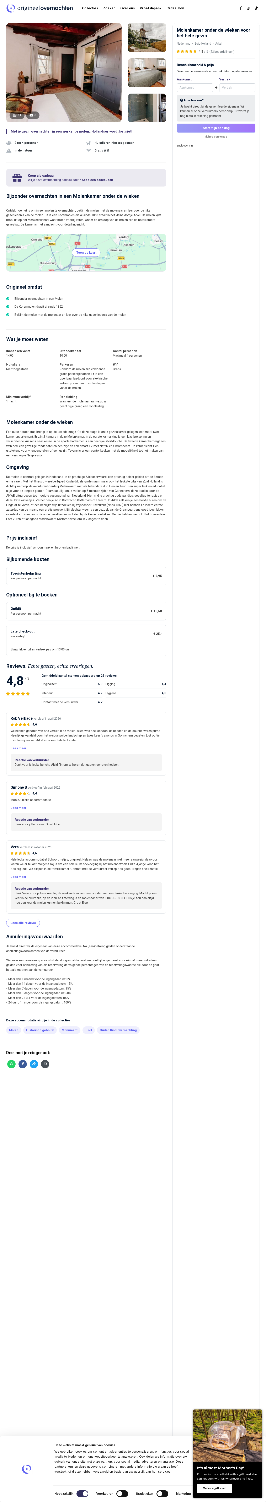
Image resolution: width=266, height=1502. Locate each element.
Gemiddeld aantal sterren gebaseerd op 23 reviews (79, 676)
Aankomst (184, 79)
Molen (13, 1030)
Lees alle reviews (23, 923)
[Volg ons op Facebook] (241, 8)
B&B (88, 1030)
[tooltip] (11, 1064)
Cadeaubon (175, 8)
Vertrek (224, 79)
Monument (70, 1030)
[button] (18, 748)
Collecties (90, 8)
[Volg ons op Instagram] (248, 8)
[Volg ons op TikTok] (256, 8)
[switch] (122, 1493)
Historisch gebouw (40, 1030)
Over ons (127, 8)
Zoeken (109, 8)
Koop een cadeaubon (97, 180)
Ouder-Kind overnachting (118, 1030)
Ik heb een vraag (216, 136)
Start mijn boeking (216, 128)
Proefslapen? (150, 8)
